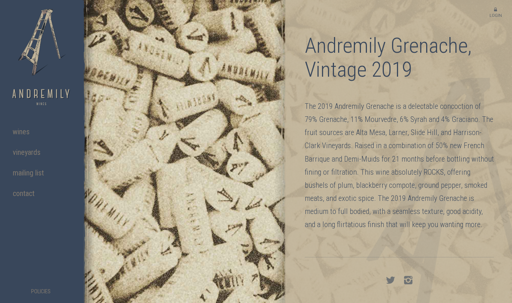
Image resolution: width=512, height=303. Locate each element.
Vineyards (26, 152)
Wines (21, 131)
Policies (41, 292)
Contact (23, 193)
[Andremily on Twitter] (390, 281)
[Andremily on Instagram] (408, 281)
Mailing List (28, 172)
